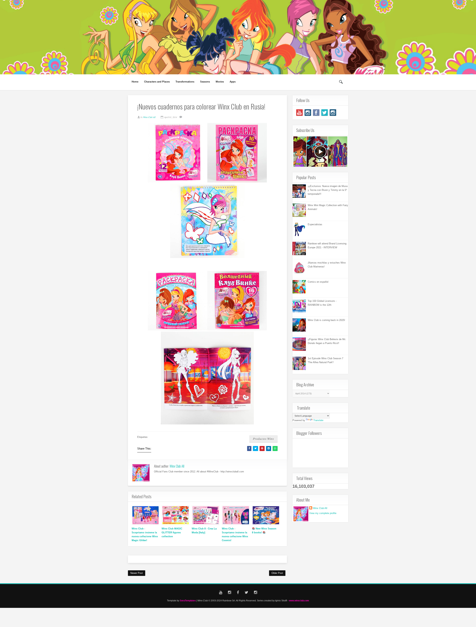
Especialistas (315, 224)
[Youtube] (299, 112)
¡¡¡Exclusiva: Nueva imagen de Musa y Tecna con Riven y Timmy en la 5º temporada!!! (328, 190)
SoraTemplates (188, 600)
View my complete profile (322, 513)
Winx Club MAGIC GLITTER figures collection (172, 532)
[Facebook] (316, 112)
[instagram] (308, 112)
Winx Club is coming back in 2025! (326, 320)
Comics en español (318, 281)
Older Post (277, 573)
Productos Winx (263, 439)
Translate (318, 420)
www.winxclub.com (299, 600)
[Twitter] (324, 112)
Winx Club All (177, 466)
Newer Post (136, 573)
